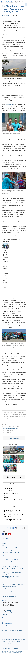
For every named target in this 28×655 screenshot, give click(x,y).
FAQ (3, 555)
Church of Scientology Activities (9, 586)
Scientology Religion (6, 628)
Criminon (3, 641)
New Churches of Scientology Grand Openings (12, 584)
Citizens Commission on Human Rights (10, 648)
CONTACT (4, 600)
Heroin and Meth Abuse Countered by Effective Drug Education (12, 511)
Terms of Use (14, 652)
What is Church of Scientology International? (12, 564)
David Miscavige (5, 630)
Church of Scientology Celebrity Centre (11, 552)
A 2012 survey (9, 104)
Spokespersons (6, 614)
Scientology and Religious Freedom (10, 591)
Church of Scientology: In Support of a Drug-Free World (14, 496)
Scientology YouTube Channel (10, 491)
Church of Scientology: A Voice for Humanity (9, 487)
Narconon (9, 641)
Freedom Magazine (6, 639)
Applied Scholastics (16, 641)
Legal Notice (19, 652)
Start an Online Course (6, 632)
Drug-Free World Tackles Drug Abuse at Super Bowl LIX (13, 520)
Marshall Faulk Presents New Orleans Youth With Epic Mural (13, 515)
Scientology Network (19, 625)
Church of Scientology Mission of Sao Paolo (14, 500)
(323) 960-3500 (9, 608)
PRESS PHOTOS (6, 594)
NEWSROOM (5, 582)
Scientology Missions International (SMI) (11, 566)
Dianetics (4, 543)
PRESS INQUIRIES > (14, 438)
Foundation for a (12, 493)
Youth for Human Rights (18, 646)
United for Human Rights (7, 646)
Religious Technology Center (16, 630)
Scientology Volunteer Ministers (8, 634)
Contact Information (8, 617)
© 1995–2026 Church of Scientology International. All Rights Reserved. (13, 651)
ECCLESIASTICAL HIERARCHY (10, 559)
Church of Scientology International (10, 550)
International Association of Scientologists (10, 637)
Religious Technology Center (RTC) (10, 547)
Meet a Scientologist (6, 588)
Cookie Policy (9, 652)
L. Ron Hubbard (5, 545)
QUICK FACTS (5, 539)
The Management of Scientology (9, 561)
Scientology (4, 541)
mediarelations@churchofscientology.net (11, 428)
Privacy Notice (4, 652)
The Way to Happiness (20, 639)
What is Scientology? (16, 628)
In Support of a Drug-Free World (8, 643)
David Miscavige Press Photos (9, 596)
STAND (12, 639)
